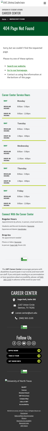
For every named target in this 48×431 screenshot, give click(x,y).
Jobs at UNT (24, 402)
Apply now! (13, 351)
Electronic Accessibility (24, 421)
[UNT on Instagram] (29, 343)
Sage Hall (13, 245)
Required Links (24, 423)
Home (4, 19)
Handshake (22, 229)
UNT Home (24, 426)
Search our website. (16, 66)
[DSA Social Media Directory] (34, 343)
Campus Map (24, 399)
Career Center (11, 13)
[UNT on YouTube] (24, 343)
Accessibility (24, 404)
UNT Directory (24, 396)
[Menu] (45, 3)
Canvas (24, 390)
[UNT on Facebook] (14, 343)
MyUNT (24, 387)
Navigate (30, 226)
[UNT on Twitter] (19, 343)
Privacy (24, 418)
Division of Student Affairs (12, 9)
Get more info (14, 361)
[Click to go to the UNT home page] (13, 3)
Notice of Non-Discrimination (24, 416)
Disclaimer (24, 413)
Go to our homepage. (17, 70)
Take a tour (13, 356)
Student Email (24, 393)
